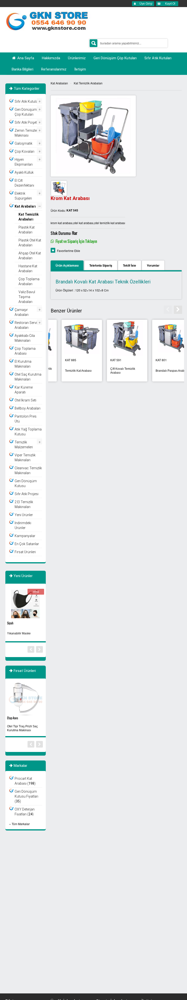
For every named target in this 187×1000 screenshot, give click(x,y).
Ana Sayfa (25, 58)
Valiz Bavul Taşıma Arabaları (27, 297)
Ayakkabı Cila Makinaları (25, 338)
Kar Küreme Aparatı (24, 389)
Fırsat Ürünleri (25, 552)
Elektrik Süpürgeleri (23, 195)
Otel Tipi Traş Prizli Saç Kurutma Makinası (22, 728)
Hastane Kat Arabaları (28, 268)
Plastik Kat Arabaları (27, 229)
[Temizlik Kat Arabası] (161, 338)
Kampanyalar (25, 536)
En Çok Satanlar (27, 544)
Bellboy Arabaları (27, 408)
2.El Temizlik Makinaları (24, 504)
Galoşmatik (23, 143)
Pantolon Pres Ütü (26, 418)
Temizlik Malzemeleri (24, 444)
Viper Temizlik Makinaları (25, 457)
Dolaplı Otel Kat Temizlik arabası (115, 370)
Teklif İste (129, 265)
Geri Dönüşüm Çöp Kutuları (26, 112)
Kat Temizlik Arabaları (88, 83)
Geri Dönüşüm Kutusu (26, 483)
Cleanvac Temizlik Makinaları (28, 470)
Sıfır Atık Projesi (26, 494)
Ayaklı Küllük (24, 172)
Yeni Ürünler (24, 515)
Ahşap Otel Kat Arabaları (30, 255)
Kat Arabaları (59, 83)
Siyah (10, 623)
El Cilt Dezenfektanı (24, 183)
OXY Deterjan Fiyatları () (25, 811)
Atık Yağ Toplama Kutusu (28, 431)
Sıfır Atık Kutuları (27, 101)
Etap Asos (12, 718)
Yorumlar (153, 265)
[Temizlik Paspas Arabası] (71, 338)
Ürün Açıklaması (67, 265)
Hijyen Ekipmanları (24, 162)
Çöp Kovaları (24, 151)
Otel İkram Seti (25, 400)
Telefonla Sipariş (100, 265)
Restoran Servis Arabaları (27, 325)
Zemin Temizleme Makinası (28, 133)
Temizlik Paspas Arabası (70, 370)
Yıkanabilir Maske (19, 633)
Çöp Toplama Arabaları (29, 281)
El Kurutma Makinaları (23, 364)
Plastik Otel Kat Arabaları (30, 242)
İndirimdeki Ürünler (23, 525)
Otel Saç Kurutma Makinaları (28, 376)
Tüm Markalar (21, 824)
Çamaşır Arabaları (21, 312)
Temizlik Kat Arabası (158, 370)
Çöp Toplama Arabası (25, 351)
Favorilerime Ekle (68, 251)
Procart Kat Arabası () (25, 781)
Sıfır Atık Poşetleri (28, 122)
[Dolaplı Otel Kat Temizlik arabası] (116, 338)
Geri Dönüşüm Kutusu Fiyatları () (26, 796)
